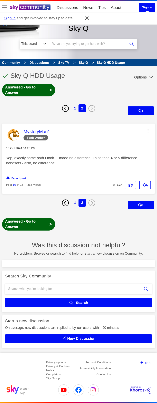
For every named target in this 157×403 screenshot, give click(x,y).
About (116, 7)
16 (14, 184)
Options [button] (140, 77)
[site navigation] (4, 7)
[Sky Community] (30, 7)
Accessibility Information (95, 368)
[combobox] (89, 44)
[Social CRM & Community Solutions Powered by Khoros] (140, 390)
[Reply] (145, 185)
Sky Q (78, 28)
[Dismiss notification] (87, 18)
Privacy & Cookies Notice (58, 368)
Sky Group (53, 378)
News (88, 7)
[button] (148, 131)
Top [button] (147, 363)
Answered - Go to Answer (28, 90)
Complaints (53, 374)
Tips (102, 7)
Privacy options (56, 362)
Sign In (147, 7)
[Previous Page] (65, 108)
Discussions (67, 7)
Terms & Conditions (98, 362)
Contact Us (103, 374)
